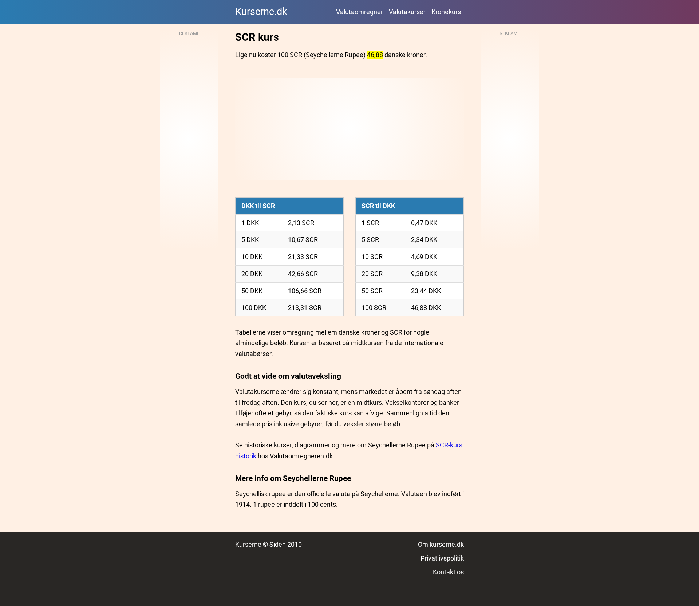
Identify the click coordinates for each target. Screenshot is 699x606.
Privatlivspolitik (442, 558)
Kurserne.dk (261, 11)
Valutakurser (407, 12)
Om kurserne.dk (441, 544)
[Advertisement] (349, 129)
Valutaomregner (359, 12)
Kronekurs (446, 12)
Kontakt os (448, 572)
